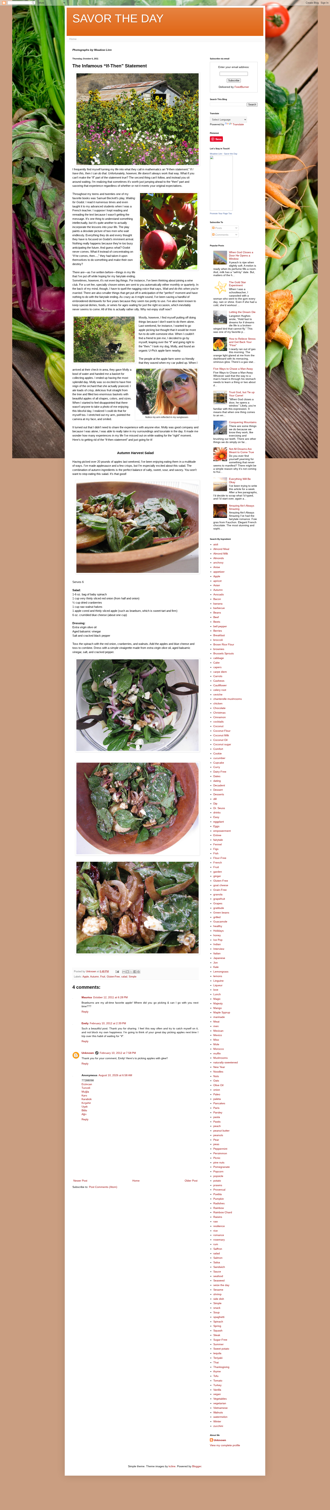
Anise (216, 567)
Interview (218, 948)
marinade (219, 1017)
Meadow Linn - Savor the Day (223, 154)
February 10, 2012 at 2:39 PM (108, 1023)
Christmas (219, 712)
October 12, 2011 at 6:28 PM (110, 997)
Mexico (217, 1035)
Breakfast (219, 635)
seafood (218, 1276)
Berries (217, 630)
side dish (218, 1298)
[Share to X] (131, 972)
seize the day (221, 1285)
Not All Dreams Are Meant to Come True (241, 450)
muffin (217, 1053)
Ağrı (84, 1114)
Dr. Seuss (219, 808)
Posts (218, 228)
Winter (217, 1421)
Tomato (217, 1380)
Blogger (196, 1466)
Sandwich (219, 1266)
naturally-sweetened (225, 1062)
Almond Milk (220, 553)
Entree (217, 835)
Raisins (217, 1216)
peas (216, 1144)
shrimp (217, 1294)
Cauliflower (220, 685)
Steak (216, 1335)
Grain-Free (220, 889)
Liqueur (217, 985)
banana (217, 603)
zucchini (218, 1426)
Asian (216, 585)
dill (215, 798)
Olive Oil (218, 1085)
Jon (215, 962)
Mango (217, 1008)
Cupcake (218, 762)
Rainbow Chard (222, 1212)
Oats (216, 1080)
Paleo (216, 1094)
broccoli (218, 639)
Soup (216, 1312)
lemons (217, 976)
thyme (217, 1371)
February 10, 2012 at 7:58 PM (118, 1052)
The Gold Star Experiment (237, 284)
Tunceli (86, 1087)
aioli (215, 544)
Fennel (217, 844)
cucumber (219, 758)
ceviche (217, 694)
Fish (215, 853)
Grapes (217, 903)
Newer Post (80, 1180)
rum (215, 1244)
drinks (217, 812)
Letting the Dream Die (242, 312)
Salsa (216, 1262)
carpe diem (220, 671)
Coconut (218, 726)
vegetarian (219, 1403)
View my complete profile (225, 1445)
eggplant (218, 821)
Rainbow (218, 1207)
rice (215, 1230)
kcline (172, 1466)
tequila (217, 1353)
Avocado (218, 594)
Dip (215, 803)
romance (218, 1235)
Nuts (216, 1076)
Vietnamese (220, 1407)
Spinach (218, 1321)
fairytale (218, 839)
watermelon (220, 1416)
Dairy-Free (219, 771)
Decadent (219, 785)
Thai (216, 1362)
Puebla (217, 1194)
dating (217, 780)
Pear (216, 1139)
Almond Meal (221, 548)
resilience (219, 1226)
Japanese (219, 958)
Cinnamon (219, 717)
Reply (85, 1011)
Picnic (216, 1157)
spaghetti (218, 1316)
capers (217, 667)
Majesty (218, 1003)
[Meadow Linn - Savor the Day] (221, 209)
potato (217, 1180)
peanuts (218, 1135)
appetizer (219, 571)
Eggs (216, 826)
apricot (217, 580)
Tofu (215, 1375)
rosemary (219, 1239)
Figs (215, 848)
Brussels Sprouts (223, 653)
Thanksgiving (221, 1367)
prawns (217, 1185)
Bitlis (84, 1110)
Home (73, 38)
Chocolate (219, 708)
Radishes (219, 1203)
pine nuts (218, 1162)
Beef (216, 617)
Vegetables (220, 1398)
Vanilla (217, 1389)
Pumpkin (218, 1198)
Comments (221, 234)
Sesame (218, 1289)
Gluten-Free (113, 976)
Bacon (217, 599)
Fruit (102, 976)
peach (217, 1126)
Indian (217, 944)
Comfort (218, 748)
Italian (217, 953)
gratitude (218, 907)
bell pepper (220, 626)
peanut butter (221, 1130)
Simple (132, 976)
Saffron (217, 1248)
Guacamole (220, 921)
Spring (217, 1325)
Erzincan (87, 1084)
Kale (216, 966)
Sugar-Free (220, 1339)
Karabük (87, 1099)
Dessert (218, 789)
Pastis (217, 1121)
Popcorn (218, 1171)
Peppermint (220, 1148)
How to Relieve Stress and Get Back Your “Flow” (242, 342)
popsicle (218, 1176)
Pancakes (219, 1103)
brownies (218, 649)
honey (217, 935)
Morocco (218, 1048)
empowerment (222, 830)
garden (217, 871)
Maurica (87, 997)
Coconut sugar (222, 744)
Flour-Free (219, 857)
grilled (217, 917)
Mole (216, 1044)
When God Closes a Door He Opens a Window (241, 255)
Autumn (94, 976)
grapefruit (219, 898)
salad (124, 976)
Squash (217, 1330)
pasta (216, 1117)
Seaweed (219, 1280)
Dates (216, 776)
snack (216, 1307)
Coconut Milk (221, 735)
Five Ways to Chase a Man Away (233, 368)
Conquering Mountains (242, 422)
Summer (218, 1344)
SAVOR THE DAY (118, 18)
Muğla (85, 1091)
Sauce (217, 1271)
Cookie (217, 753)
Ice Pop (217, 939)
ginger (217, 876)
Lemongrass (220, 971)
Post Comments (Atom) (103, 1186)
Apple (85, 976)
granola (217, 894)
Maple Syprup (221, 1012)
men (216, 1026)
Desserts (218, 794)
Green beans (221, 912)
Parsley (217, 1112)
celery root (219, 689)
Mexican (218, 1030)
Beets (216, 621)
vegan (217, 1394)
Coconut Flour (222, 730)
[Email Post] (117, 971)
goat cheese (220, 885)
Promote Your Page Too (221, 213)
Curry (216, 767)
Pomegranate (221, 1166)
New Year (219, 1067)
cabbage (218, 658)
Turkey (217, 1385)
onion (216, 1089)
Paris (216, 1107)
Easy (216, 817)
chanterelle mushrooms (227, 698)
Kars (84, 1095)
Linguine (218, 980)
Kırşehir (86, 1102)
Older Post (191, 1180)
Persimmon (220, 1153)
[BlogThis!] (127, 972)
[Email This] (124, 972)
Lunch (217, 994)
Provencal (219, 1189)
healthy (217, 926)
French (217, 862)
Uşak (85, 1106)
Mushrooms (220, 1057)
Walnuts (218, 1412)
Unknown (88, 1052)
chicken (217, 703)
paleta (217, 1098)
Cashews (218, 680)
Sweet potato (221, 1348)
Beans (217, 612)
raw (215, 1221)
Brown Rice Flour (223, 644)
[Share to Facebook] (135, 972)
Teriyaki (217, 1357)
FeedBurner (242, 86)
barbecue (219, 607)
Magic (217, 998)
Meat (216, 1021)
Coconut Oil (220, 739)
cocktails (218, 721)
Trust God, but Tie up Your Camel (242, 394)
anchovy (218, 562)
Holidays (218, 930)
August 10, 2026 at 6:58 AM (115, 1075)
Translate (238, 124)
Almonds (218, 558)
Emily (85, 1023)
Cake (216, 662)
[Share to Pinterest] (138, 972)
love (215, 989)
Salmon (217, 1257)
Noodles (218, 1071)
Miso (216, 1039)
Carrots (217, 676)
